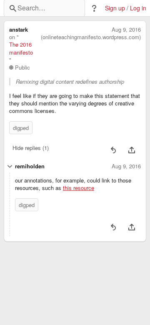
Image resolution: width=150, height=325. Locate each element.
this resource (78, 188)
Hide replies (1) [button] (30, 148)
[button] (94, 8)
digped (21, 127)
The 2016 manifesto (21, 48)
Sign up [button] (115, 8)
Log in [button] (138, 8)
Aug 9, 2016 (126, 29)
